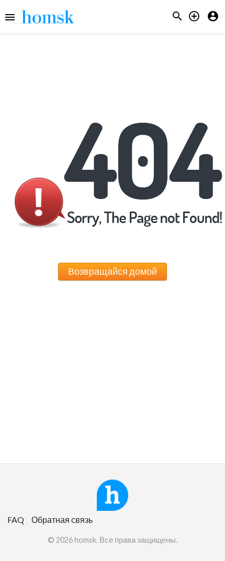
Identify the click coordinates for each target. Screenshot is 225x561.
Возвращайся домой (112, 271)
